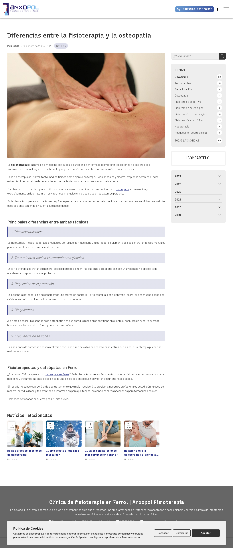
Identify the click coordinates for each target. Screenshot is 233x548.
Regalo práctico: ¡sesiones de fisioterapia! (24, 452)
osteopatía (122, 189)
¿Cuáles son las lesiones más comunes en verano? (101, 452)
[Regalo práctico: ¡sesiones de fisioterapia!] (25, 434)
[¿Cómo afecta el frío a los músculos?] (64, 434)
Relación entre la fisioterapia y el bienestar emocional (140, 453)
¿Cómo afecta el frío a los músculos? (62, 452)
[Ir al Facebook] (217, 9)
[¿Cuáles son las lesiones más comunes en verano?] (103, 434)
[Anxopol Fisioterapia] (21, 9)
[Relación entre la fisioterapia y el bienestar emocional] (141, 434)
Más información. (132, 537)
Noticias (61, 45)
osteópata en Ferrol (57, 374)
